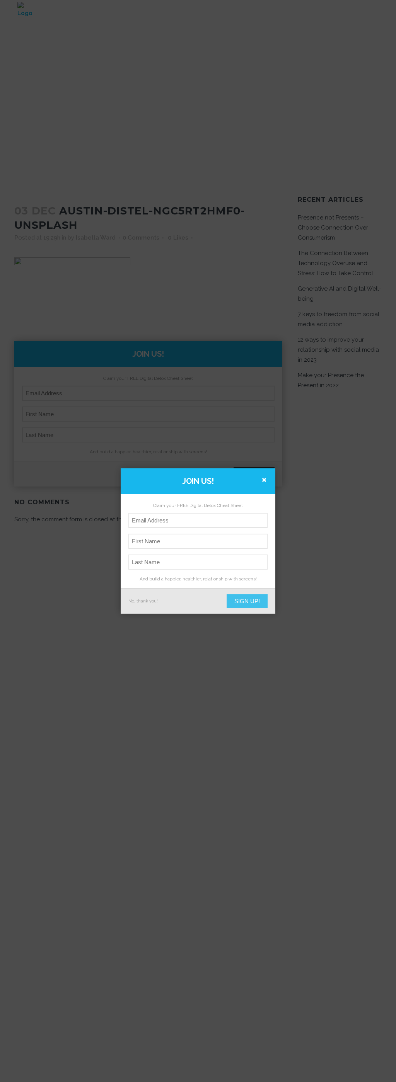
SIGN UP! (247, 601)
